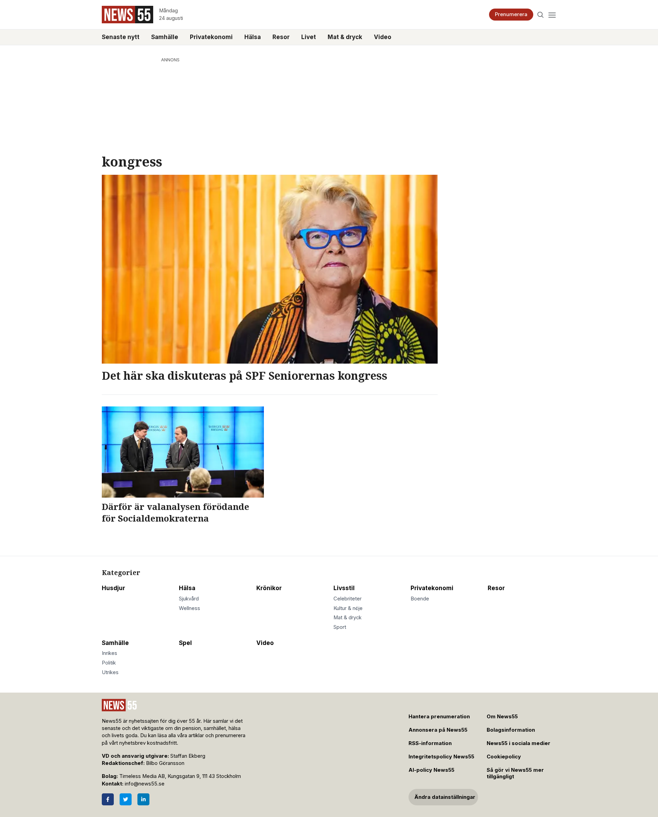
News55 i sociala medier (518, 743)
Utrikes (110, 672)
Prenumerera (511, 14)
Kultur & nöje (348, 608)
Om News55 (502, 717)
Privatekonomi (211, 37)
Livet (308, 37)
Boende (420, 599)
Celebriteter (347, 599)
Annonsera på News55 (438, 730)
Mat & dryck (345, 37)
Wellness (189, 608)
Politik (109, 663)
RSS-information (430, 743)
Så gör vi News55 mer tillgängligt (515, 773)
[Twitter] (126, 799)
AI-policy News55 (431, 770)
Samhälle (164, 37)
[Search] (540, 14)
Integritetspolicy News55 (441, 757)
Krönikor (269, 588)
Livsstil (344, 588)
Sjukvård (189, 599)
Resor (281, 37)
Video (382, 37)
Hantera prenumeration (439, 717)
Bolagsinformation (511, 730)
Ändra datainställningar (444, 797)
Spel (185, 642)
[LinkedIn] (143, 799)
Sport (339, 627)
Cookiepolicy (504, 757)
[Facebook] (108, 799)
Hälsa (252, 37)
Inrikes (109, 653)
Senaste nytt (120, 37)
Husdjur (113, 588)
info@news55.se (144, 784)
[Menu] (552, 14)
